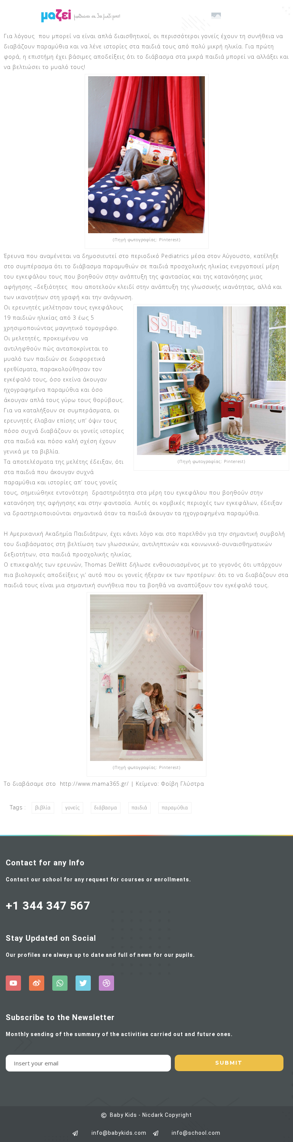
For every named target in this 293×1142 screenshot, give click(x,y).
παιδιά (139, 807)
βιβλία (43, 807)
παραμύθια (175, 807)
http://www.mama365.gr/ (94, 783)
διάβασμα (105, 807)
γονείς (72, 807)
